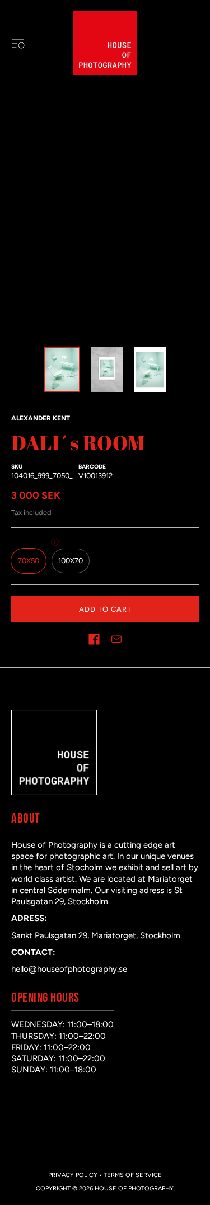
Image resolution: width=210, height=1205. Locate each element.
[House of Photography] (105, 43)
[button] (94, 639)
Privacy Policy (72, 1175)
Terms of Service (133, 1175)
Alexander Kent (40, 418)
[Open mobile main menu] (18, 43)
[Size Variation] (55, 542)
